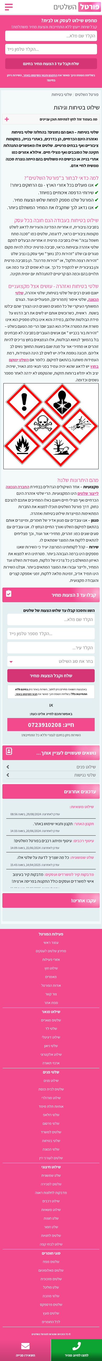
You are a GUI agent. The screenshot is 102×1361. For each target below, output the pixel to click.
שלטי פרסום (51, 1123)
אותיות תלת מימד (51, 1106)
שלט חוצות (51, 1218)
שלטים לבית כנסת (51, 1089)
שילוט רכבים (51, 1200)
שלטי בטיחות (51, 1140)
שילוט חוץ (51, 968)
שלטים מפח (51, 1261)
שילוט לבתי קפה (51, 1244)
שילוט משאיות (51, 1209)
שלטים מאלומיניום (51, 1270)
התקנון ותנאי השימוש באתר (40, 75)
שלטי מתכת (51, 1295)
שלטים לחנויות (51, 1235)
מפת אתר (51, 1002)
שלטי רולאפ (51, 1114)
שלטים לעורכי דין (51, 1157)
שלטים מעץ (51, 1313)
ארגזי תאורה (51, 1062)
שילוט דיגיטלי (51, 1037)
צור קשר (51, 993)
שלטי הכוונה (51, 1149)
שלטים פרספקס (51, 1304)
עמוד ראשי (51, 942)
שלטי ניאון (51, 1045)
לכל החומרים (51, 1321)
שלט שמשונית (51, 1175)
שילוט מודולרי (51, 1097)
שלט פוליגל (51, 1287)
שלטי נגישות (85, 775)
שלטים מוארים (51, 1020)
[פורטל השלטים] (77, 7)
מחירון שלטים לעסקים (51, 950)
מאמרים (51, 976)
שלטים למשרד (51, 1131)
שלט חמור (51, 1226)
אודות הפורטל (51, 985)
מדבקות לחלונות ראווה (51, 1192)
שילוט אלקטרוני (51, 1054)
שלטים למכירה (51, 1183)
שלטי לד (51, 1028)
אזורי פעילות (51, 959)
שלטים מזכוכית (51, 1278)
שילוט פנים (86, 767)
